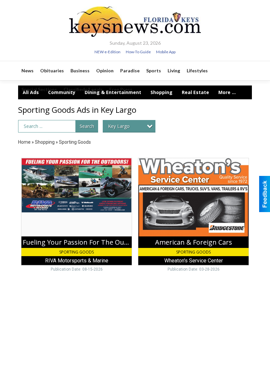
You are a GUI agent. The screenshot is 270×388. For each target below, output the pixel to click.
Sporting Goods (75, 142)
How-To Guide (138, 51)
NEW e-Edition (107, 51)
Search (87, 126)
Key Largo (119, 126)
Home (24, 142)
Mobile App (166, 51)
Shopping (45, 142)
